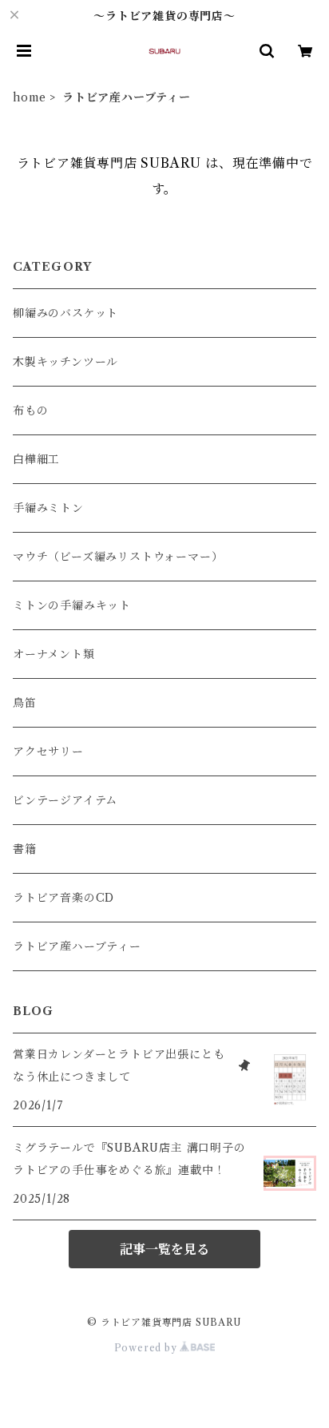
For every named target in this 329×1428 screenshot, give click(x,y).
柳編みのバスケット (65, 313)
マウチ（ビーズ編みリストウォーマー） (118, 556)
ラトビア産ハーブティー (77, 946)
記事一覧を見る (164, 1249)
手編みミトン (48, 508)
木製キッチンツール (65, 362)
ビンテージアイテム (65, 800)
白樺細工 (36, 459)
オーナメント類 (54, 654)
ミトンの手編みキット (72, 605)
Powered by (147, 1348)
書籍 (25, 849)
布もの (30, 410)
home (29, 97)
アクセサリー (48, 751)
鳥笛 (25, 703)
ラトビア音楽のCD (63, 898)
